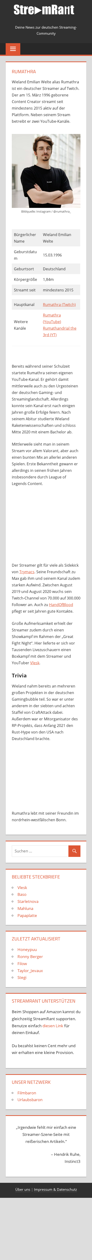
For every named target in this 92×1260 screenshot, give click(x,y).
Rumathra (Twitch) (59, 304)
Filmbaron (26, 1093)
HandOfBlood (61, 604)
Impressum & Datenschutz (55, 1189)
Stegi (21, 977)
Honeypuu (27, 949)
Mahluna (25, 908)
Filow (22, 963)
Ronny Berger (30, 956)
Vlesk (34, 662)
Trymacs (26, 571)
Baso (21, 894)
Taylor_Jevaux (30, 970)
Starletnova (27, 901)
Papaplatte (27, 915)
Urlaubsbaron (29, 1099)
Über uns (22, 1189)
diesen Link (52, 1025)
